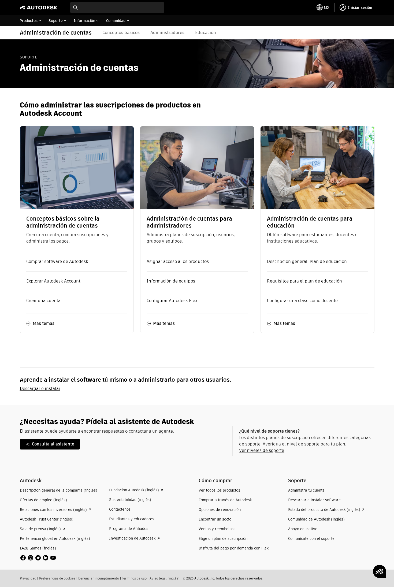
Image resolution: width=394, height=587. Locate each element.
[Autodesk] (38, 7)
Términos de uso (134, 578)
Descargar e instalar (40, 388)
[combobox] (117, 7)
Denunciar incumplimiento (98, 578)
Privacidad (28, 578)
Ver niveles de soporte (261, 450)
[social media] (38, 558)
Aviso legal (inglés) (165, 578)
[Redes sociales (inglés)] (38, 557)
